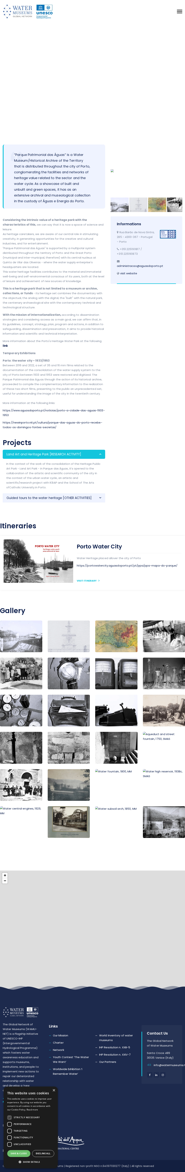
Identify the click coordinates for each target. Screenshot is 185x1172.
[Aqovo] (32, 12)
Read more (32, 1109)
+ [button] (5, 875)
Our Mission (60, 1035)
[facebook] (149, 1074)
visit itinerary (87, 580)
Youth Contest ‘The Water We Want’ (71, 1059)
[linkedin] (156, 1074)
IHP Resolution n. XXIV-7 (115, 1054)
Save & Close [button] (19, 1153)
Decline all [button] (43, 1153)
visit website (128, 273)
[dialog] (31, 1127)
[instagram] (162, 1074)
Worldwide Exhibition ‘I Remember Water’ (67, 1071)
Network (58, 1050)
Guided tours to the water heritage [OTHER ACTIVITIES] (49, 498)
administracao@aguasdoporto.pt (140, 266)
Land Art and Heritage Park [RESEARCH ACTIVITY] (44, 454)
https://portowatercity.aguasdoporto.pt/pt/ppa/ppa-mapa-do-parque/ (127, 565)
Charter (58, 1043)
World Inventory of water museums (116, 1037)
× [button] (53, 1090)
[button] (30, 1162)
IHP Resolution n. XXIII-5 (114, 1047)
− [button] (5, 881)
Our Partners (107, 1062)
